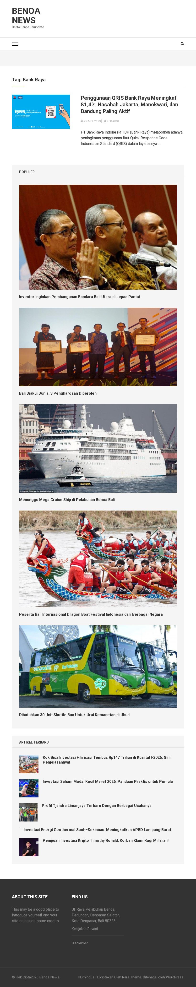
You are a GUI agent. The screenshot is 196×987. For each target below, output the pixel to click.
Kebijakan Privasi (85, 929)
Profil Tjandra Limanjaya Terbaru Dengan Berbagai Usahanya (97, 805)
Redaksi (113, 121)
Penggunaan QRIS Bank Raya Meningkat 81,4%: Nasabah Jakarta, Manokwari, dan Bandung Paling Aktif (129, 104)
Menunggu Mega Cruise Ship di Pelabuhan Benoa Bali (67, 499)
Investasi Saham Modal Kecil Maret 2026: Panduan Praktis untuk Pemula (108, 781)
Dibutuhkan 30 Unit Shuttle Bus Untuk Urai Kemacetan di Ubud (74, 715)
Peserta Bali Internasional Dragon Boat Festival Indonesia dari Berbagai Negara (91, 614)
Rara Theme (131, 977)
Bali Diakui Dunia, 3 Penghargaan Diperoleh (58, 393)
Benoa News (26, 16)
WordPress (174, 977)
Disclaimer (80, 943)
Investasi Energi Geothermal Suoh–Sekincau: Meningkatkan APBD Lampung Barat (97, 829)
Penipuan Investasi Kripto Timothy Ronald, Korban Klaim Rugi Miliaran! (106, 840)
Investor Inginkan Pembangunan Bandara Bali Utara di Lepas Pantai (79, 297)
